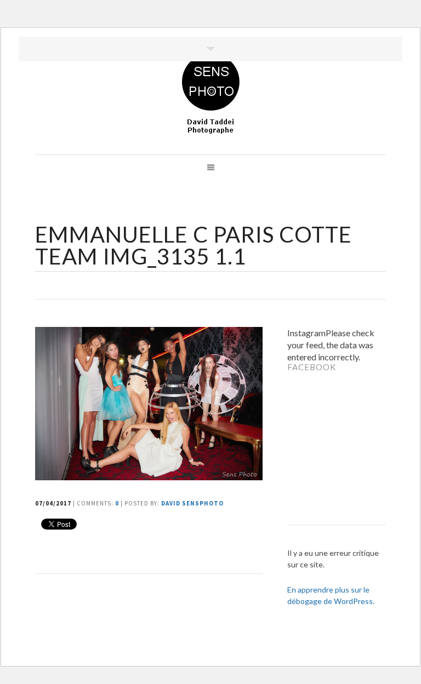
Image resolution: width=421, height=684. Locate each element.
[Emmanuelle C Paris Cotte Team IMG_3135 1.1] (150, 477)
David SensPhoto (192, 503)
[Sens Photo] (211, 94)
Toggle (210, 49)
